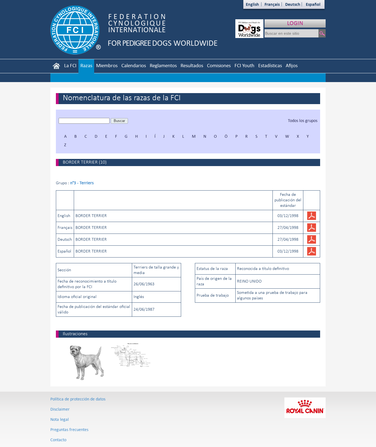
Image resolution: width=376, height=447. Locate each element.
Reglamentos (163, 65)
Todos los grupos (302, 120)
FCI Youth (244, 65)
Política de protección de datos (77, 399)
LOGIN (295, 23)
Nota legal (59, 419)
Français (272, 4)
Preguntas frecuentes (69, 429)
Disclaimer (60, 409)
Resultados (192, 65)
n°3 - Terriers (82, 182)
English (252, 4)
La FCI (70, 65)
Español (313, 4)
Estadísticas (270, 65)
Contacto (58, 439)
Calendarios (133, 65)
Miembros (107, 65)
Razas (86, 65)
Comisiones (219, 65)
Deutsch (292, 4)
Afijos (292, 65)
